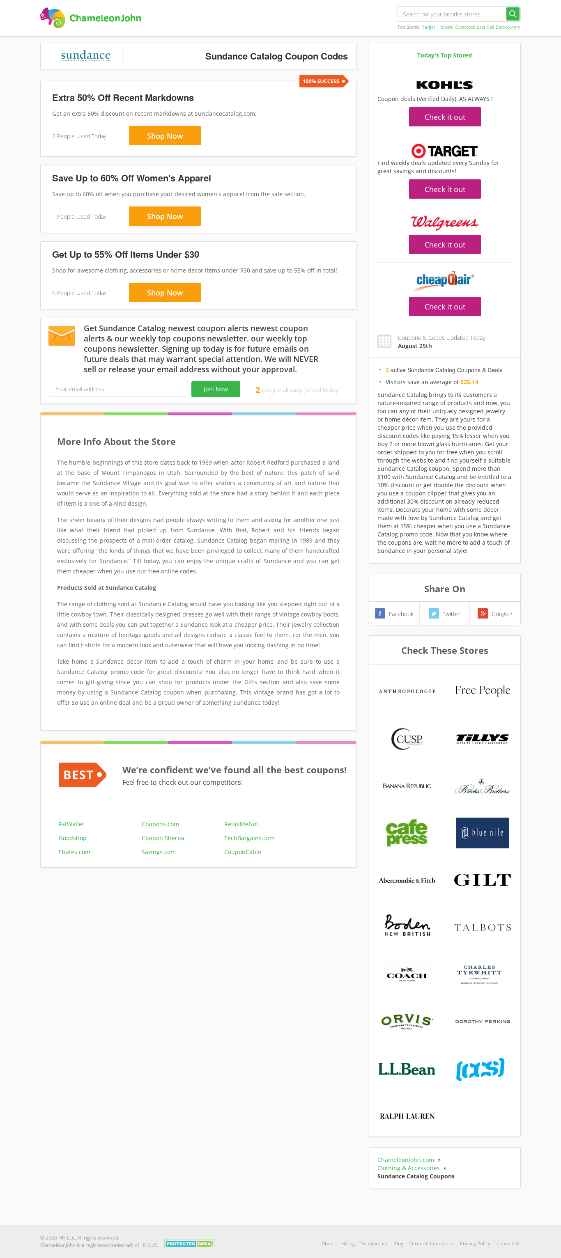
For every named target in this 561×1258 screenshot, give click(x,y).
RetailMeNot (241, 824)
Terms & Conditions (431, 1243)
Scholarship (374, 1243)
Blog (398, 1243)
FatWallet (71, 824)
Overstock (465, 27)
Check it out (445, 117)
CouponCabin (243, 852)
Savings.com (159, 852)
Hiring (348, 1243)
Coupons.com (160, 824)
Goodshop (73, 838)
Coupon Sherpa (163, 838)
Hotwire (445, 27)
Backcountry (508, 27)
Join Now (216, 389)
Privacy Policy (475, 1243)
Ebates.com (74, 852)
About (328, 1243)
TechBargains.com (249, 838)
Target (428, 27)
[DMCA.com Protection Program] (189, 1243)
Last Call (485, 27)
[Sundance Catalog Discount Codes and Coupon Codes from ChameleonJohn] (90, 18)
